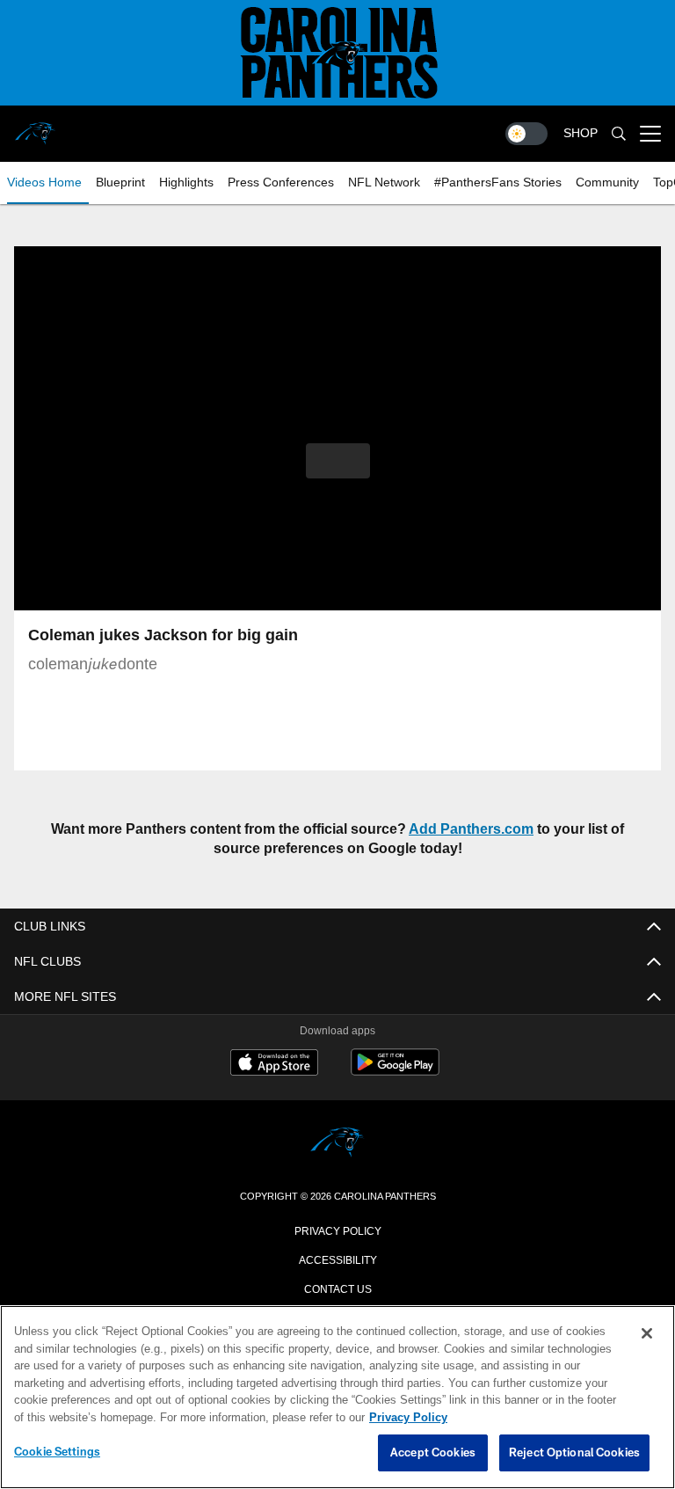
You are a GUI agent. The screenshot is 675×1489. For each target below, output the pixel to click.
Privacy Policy (337, 1229)
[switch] (526, 133)
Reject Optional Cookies (574, 1453)
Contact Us (337, 1287)
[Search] (619, 134)
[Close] (647, 1334)
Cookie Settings (57, 1452)
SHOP (580, 133)
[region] (337, 1397)
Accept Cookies (432, 1453)
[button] (337, 460)
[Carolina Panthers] (337, 1143)
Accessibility (337, 1258)
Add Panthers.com (447, 829)
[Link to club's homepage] (35, 127)
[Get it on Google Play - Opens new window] (395, 1070)
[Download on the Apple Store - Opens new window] (274, 1064)
